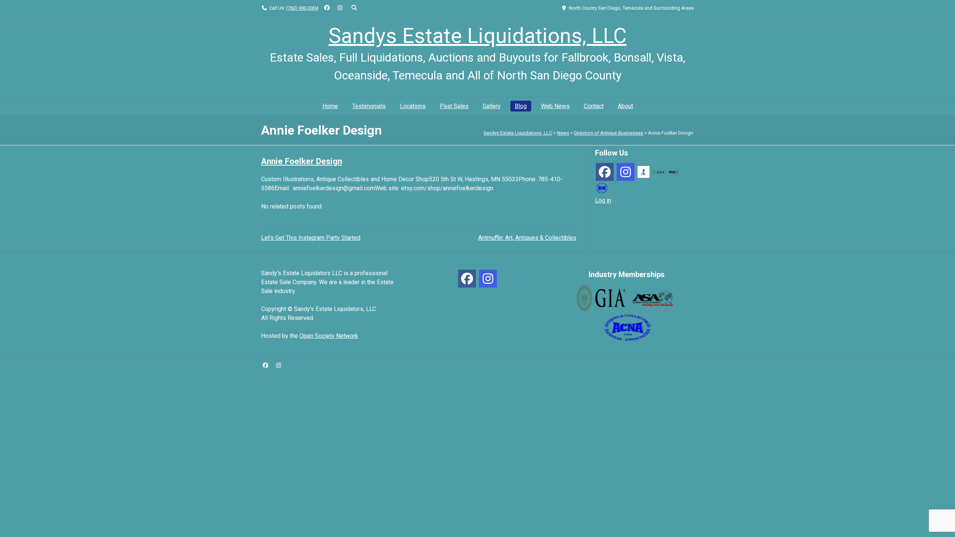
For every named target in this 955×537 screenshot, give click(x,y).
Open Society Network (329, 335)
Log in (603, 200)
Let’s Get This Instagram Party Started (310, 237)
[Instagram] (626, 172)
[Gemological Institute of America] (658, 171)
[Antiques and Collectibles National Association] (601, 187)
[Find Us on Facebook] (327, 8)
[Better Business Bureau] (643, 171)
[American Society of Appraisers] (673, 171)
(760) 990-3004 (302, 8)
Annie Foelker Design (301, 161)
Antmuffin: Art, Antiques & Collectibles (527, 237)
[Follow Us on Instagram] (340, 8)
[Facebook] (605, 172)
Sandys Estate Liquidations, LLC (478, 35)
